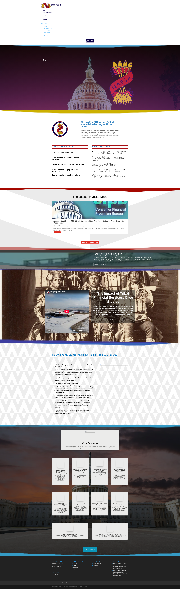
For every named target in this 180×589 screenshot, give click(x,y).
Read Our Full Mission (90, 549)
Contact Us (95, 565)
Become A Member (100, 264)
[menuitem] (44, 10)
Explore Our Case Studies (112, 320)
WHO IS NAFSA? (108, 254)
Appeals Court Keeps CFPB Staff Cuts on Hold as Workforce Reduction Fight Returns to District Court (88, 222)
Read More (56, 232)
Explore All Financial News (90, 242)
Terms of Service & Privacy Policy (60, 583)
